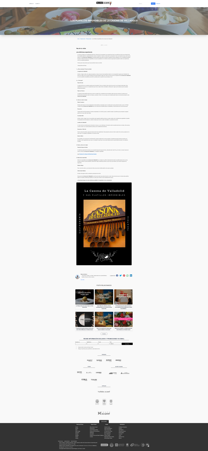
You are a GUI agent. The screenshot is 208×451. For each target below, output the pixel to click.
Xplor (76, 429)
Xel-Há (76, 428)
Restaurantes (88, 38)
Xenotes (77, 435)
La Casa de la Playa (108, 431)
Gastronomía (82, 38)
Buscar (153, 3)
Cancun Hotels (107, 435)
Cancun (120, 428)
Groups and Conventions (94, 431)
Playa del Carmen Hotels (109, 436)
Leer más (82, 279)
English (158, 3)
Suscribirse (127, 343)
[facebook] (117, 275)
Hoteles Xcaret (107, 427)
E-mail (99, 342)
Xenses (76, 434)
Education (92, 434)
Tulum (120, 435)
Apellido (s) (89, 342)
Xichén (76, 436)
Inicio (78, 38)
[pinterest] (124, 275)
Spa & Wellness (107, 434)
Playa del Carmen (122, 431)
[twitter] (120, 275)
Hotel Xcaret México (108, 428)
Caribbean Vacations (123, 427)
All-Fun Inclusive (107, 432)
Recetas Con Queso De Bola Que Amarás (87, 154)
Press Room (92, 428)
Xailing (76, 438)
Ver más (104, 333)
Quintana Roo (121, 436)
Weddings (92, 432)
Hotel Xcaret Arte (107, 429)
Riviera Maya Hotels (108, 438)
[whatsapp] (127, 275)
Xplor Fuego (77, 431)
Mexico (120, 438)
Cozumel (120, 434)
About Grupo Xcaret (93, 427)
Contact (91, 436)
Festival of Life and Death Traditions (97, 435)
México (31, 3)
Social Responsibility (94, 429)
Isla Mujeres (121, 429)
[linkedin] (131, 275)
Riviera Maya (121, 432)
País (110, 342)
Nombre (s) (77, 342)
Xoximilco (77, 432)
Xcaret (37, 3)
